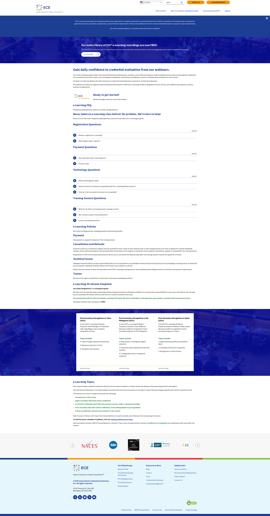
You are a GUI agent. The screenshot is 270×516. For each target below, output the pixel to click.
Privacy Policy (126, 510)
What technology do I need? (89, 181)
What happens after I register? (89, 141)
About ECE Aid (123, 469)
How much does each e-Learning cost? (92, 158)
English (147, 2)
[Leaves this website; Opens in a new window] (90, 444)
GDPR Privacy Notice (141, 510)
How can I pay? (84, 164)
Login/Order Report (218, 2)
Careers (149, 473)
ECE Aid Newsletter (125, 482)
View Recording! (163, 368)
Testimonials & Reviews (154, 480)
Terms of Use (157, 510)
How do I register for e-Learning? (90, 135)
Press (148, 476)
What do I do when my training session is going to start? (99, 209)
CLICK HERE (88, 54)
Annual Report (123, 486)
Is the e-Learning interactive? (89, 220)
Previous (72, 445)
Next (197, 445)
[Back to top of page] (259, 511)
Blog (148, 469)
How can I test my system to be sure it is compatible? (98, 192)
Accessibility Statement (173, 510)
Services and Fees (180, 469)
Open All (194, 131)
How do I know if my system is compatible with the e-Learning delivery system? (107, 186)
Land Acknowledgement (154, 484)
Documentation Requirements (185, 473)
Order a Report (179, 476)
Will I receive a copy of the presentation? (93, 215)
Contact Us (196, 2)
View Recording (85, 368)
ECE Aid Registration (125, 479)
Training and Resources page (122, 419)
